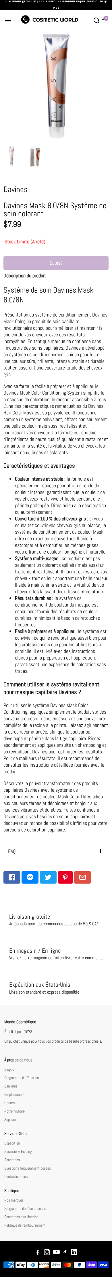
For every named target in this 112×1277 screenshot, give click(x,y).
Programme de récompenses (25, 1208)
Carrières (11, 1086)
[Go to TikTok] (65, 1253)
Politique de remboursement (25, 1225)
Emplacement (14, 1094)
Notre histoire (14, 1111)
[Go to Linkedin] (74, 1253)
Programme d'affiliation (21, 1077)
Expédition (12, 1143)
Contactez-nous (16, 1176)
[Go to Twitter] (48, 877)
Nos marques (14, 1200)
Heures (9, 1102)
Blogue (9, 1069)
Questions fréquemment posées (27, 1168)
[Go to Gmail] (82, 877)
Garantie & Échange (18, 1151)
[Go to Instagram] (47, 1253)
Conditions (12, 1159)
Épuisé (56, 262)
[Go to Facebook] (11, 877)
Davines (15, 189)
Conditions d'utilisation (21, 1217)
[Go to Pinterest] (65, 877)
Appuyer (10, 1119)
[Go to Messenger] (30, 877)
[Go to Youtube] (56, 1253)
